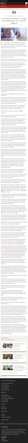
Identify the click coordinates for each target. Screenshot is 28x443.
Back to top (3, 376)
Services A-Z (3, 407)
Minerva (3, 414)
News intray (3, 6)
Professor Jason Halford (6, 81)
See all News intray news (7, 339)
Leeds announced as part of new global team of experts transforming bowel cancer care (19, 368)
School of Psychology (21, 81)
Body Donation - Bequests (6, 396)
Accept (4, 437)
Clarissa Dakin (10, 246)
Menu (3, 3)
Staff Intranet (4, 408)
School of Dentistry (5, 385)
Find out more (5, 440)
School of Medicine (5, 388)
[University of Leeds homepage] (26, 3)
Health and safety (4, 395)
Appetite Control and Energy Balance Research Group (13, 246)
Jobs (2, 422)
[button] (26, 6)
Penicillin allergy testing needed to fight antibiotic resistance (19, 356)
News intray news (9, 16)
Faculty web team (4, 400)
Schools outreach (4, 401)
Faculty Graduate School (6, 417)
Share (3, 26)
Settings (3, 439)
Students (3, 415)
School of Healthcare (5, 386)
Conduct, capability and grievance (7, 398)
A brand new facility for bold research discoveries (19, 345)
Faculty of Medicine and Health (7, 383)
